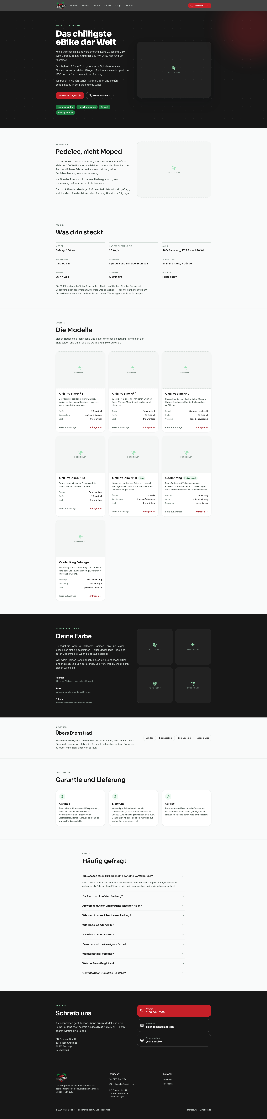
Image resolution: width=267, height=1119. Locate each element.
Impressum (192, 1110)
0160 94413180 (101, 95)
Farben (97, 5)
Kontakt (130, 5)
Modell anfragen (68, 95)
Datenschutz (205, 1110)
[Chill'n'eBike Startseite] (61, 5)
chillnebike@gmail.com (123, 1084)
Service (108, 5)
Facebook (168, 1084)
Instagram (167, 1079)
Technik (86, 5)
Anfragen (94, 427)
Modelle (74, 5)
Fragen (118, 5)
